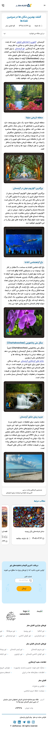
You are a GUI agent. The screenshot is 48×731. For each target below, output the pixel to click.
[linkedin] (19, 722)
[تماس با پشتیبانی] (3, 5)
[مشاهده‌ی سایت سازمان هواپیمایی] (11, 615)
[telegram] (24, 722)
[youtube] (28, 722)
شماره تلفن (28, 576)
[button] (24, 588)
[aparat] (14, 722)
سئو (34, 717)
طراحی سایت (41, 717)
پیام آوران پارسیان (26, 717)
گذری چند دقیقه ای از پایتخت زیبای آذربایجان (19, 493)
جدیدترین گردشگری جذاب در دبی (32, 490)
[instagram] (33, 722)
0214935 (18, 708)
